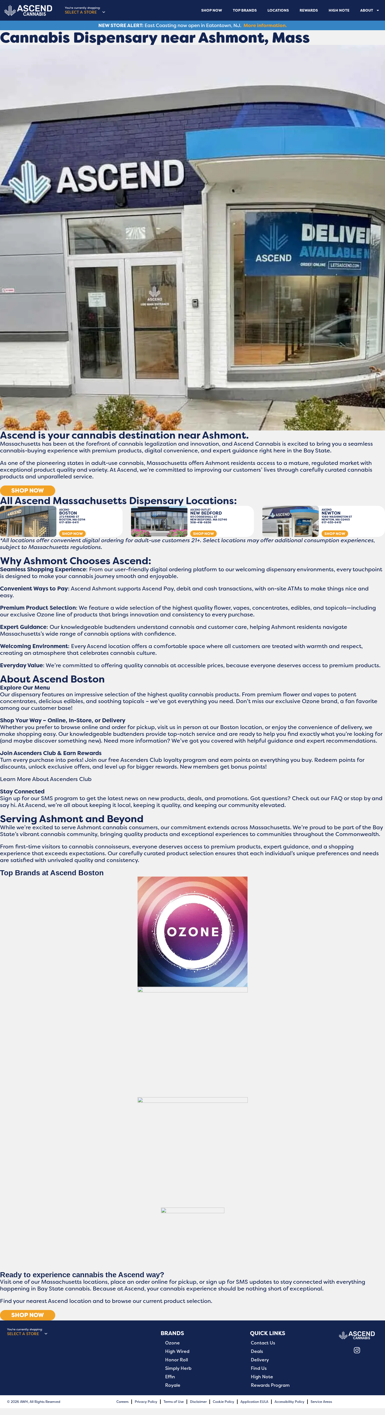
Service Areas (321, 1401)
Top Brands (245, 10)
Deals (257, 1351)
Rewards (309, 10)
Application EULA (254, 1401)
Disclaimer (198, 1401)
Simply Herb (178, 1368)
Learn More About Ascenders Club (46, 779)
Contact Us (263, 1343)
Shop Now (211, 10)
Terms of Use (173, 1401)
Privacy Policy (146, 1401)
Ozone (172, 1343)
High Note (339, 10)
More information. (265, 25)
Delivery (260, 1360)
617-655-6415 (331, 522)
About (366, 10)
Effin (170, 1377)
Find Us (259, 1368)
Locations (278, 10)
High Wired (177, 1351)
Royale (172, 1385)
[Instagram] (357, 1350)
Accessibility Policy (289, 1401)
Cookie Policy (223, 1401)
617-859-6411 (69, 522)
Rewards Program (270, 1385)
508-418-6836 (200, 522)
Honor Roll (176, 1360)
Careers (122, 1401)
